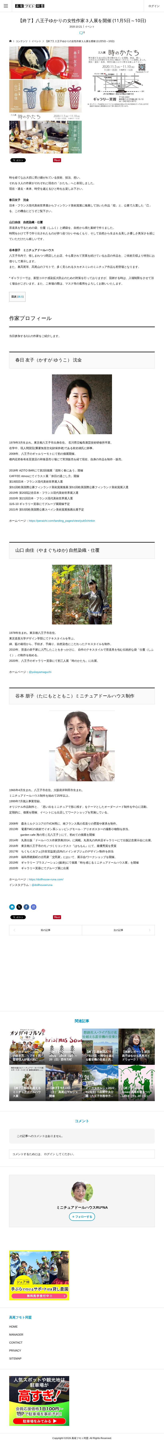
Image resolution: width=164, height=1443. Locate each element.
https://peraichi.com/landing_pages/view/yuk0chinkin (62, 520)
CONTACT (16, 1342)
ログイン (154, 6)
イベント (90, 26)
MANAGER (16, 1334)
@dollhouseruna (42, 884)
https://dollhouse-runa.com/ (46, 879)
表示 (20, 296)
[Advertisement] (82, 973)
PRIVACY (15, 1350)
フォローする (83, 1216)
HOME (13, 1326)
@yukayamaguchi (40, 671)
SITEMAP (15, 1358)
